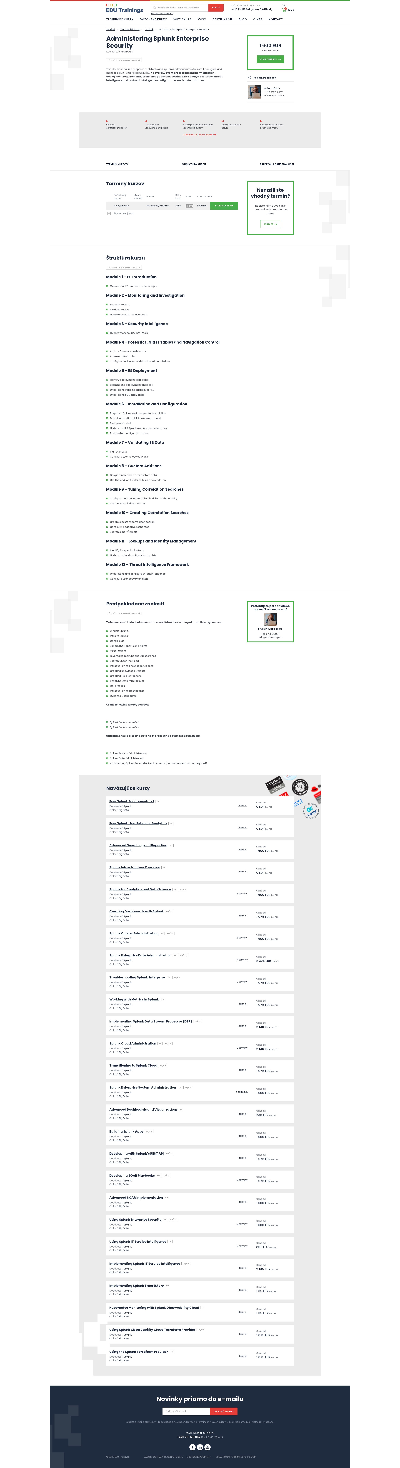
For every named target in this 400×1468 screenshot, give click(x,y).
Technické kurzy (120, 19)
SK (283, 5)
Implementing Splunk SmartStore (136, 1285)
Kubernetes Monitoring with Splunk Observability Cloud (154, 1307)
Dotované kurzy (153, 19)
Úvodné (110, 29)
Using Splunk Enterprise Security (135, 1219)
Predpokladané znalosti (277, 164)
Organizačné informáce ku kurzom (235, 1456)
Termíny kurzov (117, 164)
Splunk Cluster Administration (133, 933)
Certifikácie (222, 19)
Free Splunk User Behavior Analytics (138, 823)
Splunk (149, 29)
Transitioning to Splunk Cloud (133, 1065)
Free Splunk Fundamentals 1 (131, 801)
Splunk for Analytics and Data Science (140, 889)
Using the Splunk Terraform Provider (138, 1351)
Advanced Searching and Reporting (138, 845)
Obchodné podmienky (199, 1456)
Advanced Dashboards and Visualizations (143, 1109)
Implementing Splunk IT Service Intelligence (144, 1263)
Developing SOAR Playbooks (132, 1175)
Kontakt (276, 19)
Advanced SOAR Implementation (136, 1197)
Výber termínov (268, 59)
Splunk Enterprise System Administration (142, 1087)
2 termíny (242, 981)
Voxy (202, 19)
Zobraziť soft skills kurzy (197, 134)
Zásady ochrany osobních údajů (163, 1456)
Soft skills (182, 19)
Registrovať (222, 205)
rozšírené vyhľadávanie (162, 13)
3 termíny (242, 893)
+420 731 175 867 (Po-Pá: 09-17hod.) (251, 9)
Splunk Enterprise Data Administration (140, 955)
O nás (257, 19)
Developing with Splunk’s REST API (136, 1153)
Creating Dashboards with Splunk (136, 911)
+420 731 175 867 (273, 92)
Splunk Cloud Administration (132, 1043)
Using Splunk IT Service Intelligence (137, 1241)
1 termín (242, 805)
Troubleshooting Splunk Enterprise (137, 977)
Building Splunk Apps (126, 1131)
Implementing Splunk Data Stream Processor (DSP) (150, 1021)
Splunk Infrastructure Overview (134, 867)
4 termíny (242, 959)
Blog (243, 19)
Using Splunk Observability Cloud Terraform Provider (152, 1329)
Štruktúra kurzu (194, 164)
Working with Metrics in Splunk (134, 999)
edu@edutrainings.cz (275, 95)
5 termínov (242, 1091)
